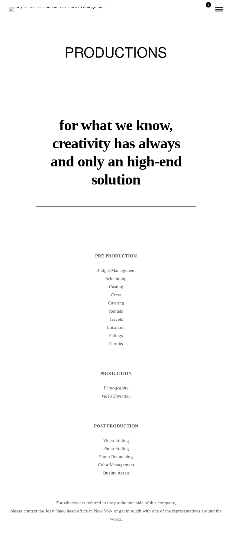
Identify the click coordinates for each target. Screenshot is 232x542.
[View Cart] (206, 9)
